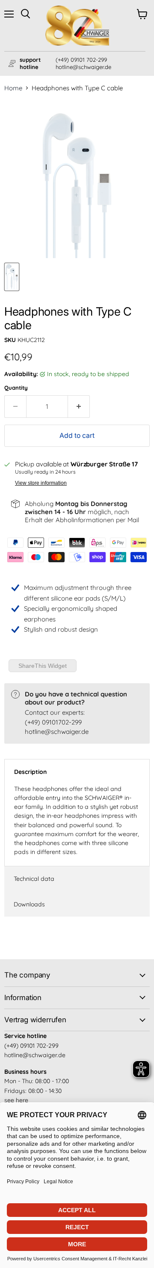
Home (13, 88)
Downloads (29, 904)
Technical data (34, 879)
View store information (41, 483)
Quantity (16, 388)
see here (16, 1100)
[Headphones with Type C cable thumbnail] (12, 276)
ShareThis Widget (42, 665)
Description (30, 772)
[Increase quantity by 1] (79, 406)
